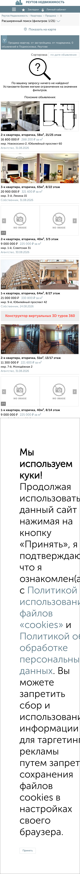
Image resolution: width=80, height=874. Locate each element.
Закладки (33, 9)
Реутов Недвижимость (15, 16)
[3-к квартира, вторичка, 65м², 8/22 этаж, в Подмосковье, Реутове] (20, 183)
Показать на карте (42, 29)
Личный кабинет (56, 9)
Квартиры (36, 16)
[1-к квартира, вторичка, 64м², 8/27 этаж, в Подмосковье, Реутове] (20, 289)
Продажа (51, 16)
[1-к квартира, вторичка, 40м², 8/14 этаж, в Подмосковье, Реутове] (20, 406)
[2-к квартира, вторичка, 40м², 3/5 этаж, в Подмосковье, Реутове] (20, 235)
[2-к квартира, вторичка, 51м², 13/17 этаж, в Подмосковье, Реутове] (20, 354)
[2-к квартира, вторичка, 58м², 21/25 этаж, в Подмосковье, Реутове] (20, 131)
